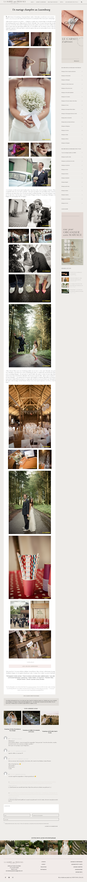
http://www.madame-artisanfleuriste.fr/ (17, 762)
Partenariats (44, 869)
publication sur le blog (43, 688)
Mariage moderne (65, 194)
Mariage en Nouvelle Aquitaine (67, 92)
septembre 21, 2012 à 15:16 (17, 738)
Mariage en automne (66, 165)
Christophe (12, 774)
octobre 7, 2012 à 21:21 (12, 785)
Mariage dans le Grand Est (67, 117)
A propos (43, 861)
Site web (6, 819)
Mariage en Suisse (65, 130)
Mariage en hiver (65, 169)
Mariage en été (27, 726)
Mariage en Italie (65, 134)
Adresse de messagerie (38, 815)
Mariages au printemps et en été (68, 161)
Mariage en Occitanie (66, 96)
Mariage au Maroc (65, 138)
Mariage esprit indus (65, 186)
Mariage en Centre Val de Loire (67, 84)
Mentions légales (77, 877)
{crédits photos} (30, 662)
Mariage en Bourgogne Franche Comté (69, 113)
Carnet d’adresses (41, 2)
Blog (32, 2)
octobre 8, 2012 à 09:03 (12, 798)
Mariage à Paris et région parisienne (69, 71)
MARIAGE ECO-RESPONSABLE (76, 861)
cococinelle (12, 751)
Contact (43, 864)
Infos (61, 2)
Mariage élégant (65, 182)
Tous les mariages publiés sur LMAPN (69, 152)
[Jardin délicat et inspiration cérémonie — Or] (79, 847)
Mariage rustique (65, 190)
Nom (5, 815)
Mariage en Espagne (66, 143)
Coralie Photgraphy (13, 18)
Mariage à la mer (65, 203)
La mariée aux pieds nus (31, 687)
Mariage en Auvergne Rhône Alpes (68, 109)
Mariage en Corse (65, 105)
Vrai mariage (12, 727)
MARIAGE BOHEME (78, 869)
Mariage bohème (65, 173)
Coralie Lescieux (14, 758)
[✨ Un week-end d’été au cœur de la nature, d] (36, 847)
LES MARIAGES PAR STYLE (71, 2)
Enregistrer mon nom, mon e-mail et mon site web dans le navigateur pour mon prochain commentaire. (27, 823)
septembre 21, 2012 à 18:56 (23, 758)
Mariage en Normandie (52, 728)
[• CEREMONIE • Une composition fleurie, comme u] (21, 847)
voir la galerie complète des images (31, 695)
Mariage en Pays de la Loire (67, 88)
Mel (10, 738)
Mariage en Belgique (66, 126)
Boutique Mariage (52, 2)
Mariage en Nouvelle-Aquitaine (12, 726)
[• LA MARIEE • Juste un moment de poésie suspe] (7, 847)
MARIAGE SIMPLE (79, 872)
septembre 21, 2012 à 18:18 (21, 751)
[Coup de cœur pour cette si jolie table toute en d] (51, 847)
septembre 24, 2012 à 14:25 (20, 774)
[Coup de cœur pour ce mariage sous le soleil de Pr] (65, 847)
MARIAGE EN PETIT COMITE (76, 864)
